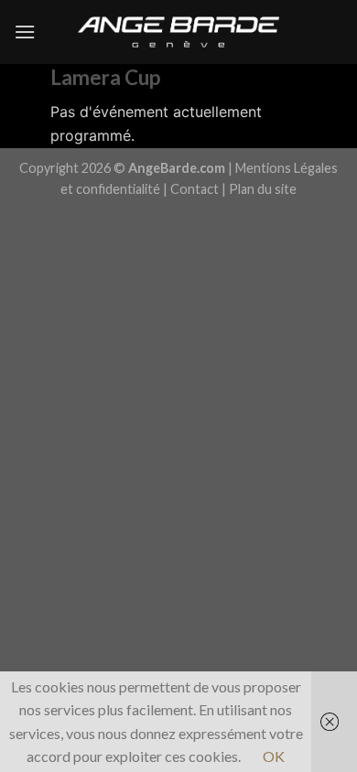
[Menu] (25, 31)
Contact (194, 189)
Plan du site (263, 189)
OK (274, 756)
